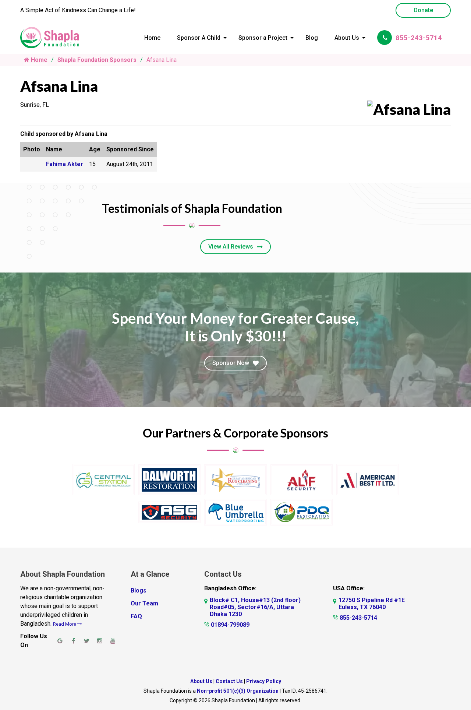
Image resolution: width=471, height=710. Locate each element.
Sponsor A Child (198, 37)
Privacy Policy (263, 681)
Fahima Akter (64, 164)
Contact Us (229, 681)
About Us (346, 37)
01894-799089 (230, 624)
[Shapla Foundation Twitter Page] (86, 640)
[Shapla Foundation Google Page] (59, 640)
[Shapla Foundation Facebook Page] (73, 640)
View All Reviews (230, 246)
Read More (65, 624)
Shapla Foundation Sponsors (97, 59)
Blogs (138, 590)
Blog (311, 37)
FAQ (136, 616)
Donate (423, 10)
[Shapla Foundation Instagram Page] (99, 640)
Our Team (144, 603)
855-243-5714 (419, 38)
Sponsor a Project (262, 37)
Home (152, 37)
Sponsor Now (230, 362)
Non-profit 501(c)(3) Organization (238, 691)
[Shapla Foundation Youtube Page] (112, 640)
